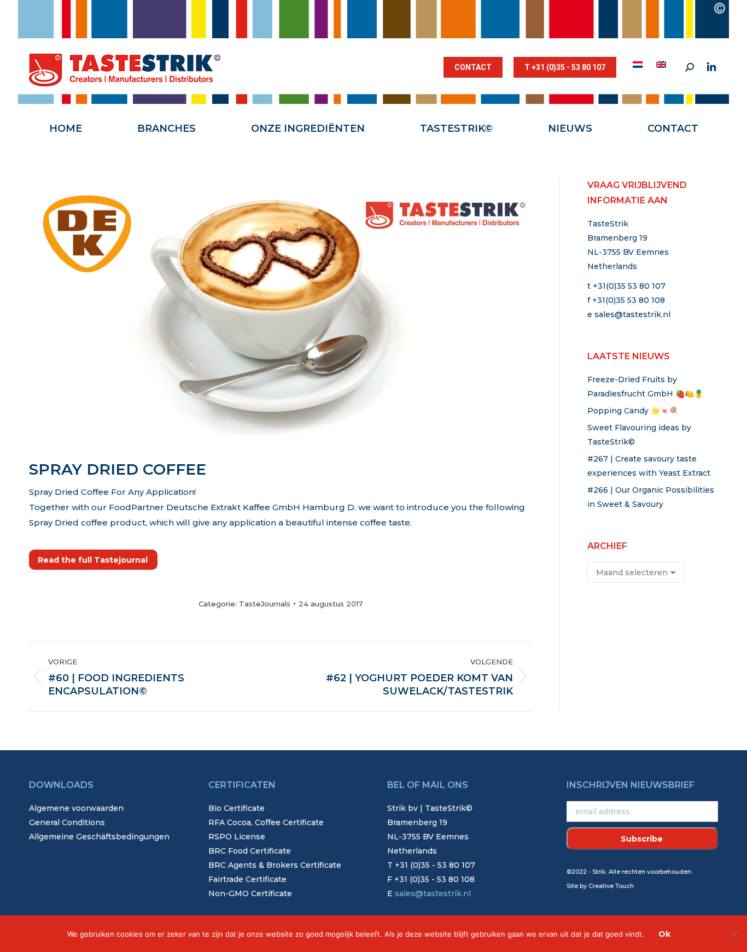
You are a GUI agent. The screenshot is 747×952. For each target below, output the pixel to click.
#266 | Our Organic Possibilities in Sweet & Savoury (650, 497)
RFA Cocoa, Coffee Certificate (266, 822)
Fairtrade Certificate (247, 879)
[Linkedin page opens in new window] (711, 67)
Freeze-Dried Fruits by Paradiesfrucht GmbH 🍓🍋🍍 (645, 387)
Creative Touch (611, 886)
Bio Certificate (236, 808)
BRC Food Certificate (249, 851)
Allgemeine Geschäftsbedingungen (99, 837)
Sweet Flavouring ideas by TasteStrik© (639, 435)
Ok (664, 934)
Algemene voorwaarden (76, 808)
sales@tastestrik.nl (632, 314)
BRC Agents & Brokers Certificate (274, 865)
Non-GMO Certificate (250, 893)
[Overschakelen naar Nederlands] (639, 64)
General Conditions (67, 822)
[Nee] (733, 933)
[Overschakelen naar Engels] (662, 64)
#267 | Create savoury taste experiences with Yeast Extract (648, 466)
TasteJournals (264, 603)
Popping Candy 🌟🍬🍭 (633, 411)
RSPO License (236, 837)
